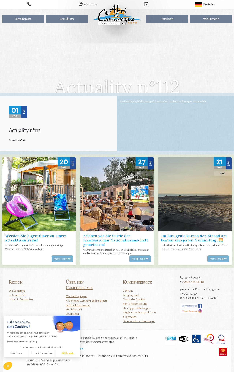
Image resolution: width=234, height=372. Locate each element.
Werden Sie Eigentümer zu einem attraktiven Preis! (35, 237)
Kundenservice (137, 282)
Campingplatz (23, 18)
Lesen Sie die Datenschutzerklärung (22, 342)
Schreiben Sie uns (193, 282)
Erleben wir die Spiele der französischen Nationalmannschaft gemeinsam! (115, 240)
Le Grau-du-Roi (17, 295)
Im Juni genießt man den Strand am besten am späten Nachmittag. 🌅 (194, 237)
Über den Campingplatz (79, 285)
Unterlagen (72, 313)
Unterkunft (167, 18)
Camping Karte (131, 295)
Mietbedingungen (76, 296)
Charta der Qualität (134, 299)
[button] (205, 4)
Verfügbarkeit (74, 309)
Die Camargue (17, 290)
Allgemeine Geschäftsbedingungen (86, 300)
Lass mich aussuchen (41, 353)
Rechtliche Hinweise (78, 305)
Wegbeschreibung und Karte (139, 312)
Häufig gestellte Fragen (136, 308)
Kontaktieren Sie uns (135, 303)
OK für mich (67, 353)
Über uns (128, 290)
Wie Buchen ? (211, 18)
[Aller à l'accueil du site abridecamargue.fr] (117, 13)
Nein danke (16, 353)
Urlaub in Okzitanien (21, 299)
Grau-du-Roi (67, 18)
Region (16, 282)
